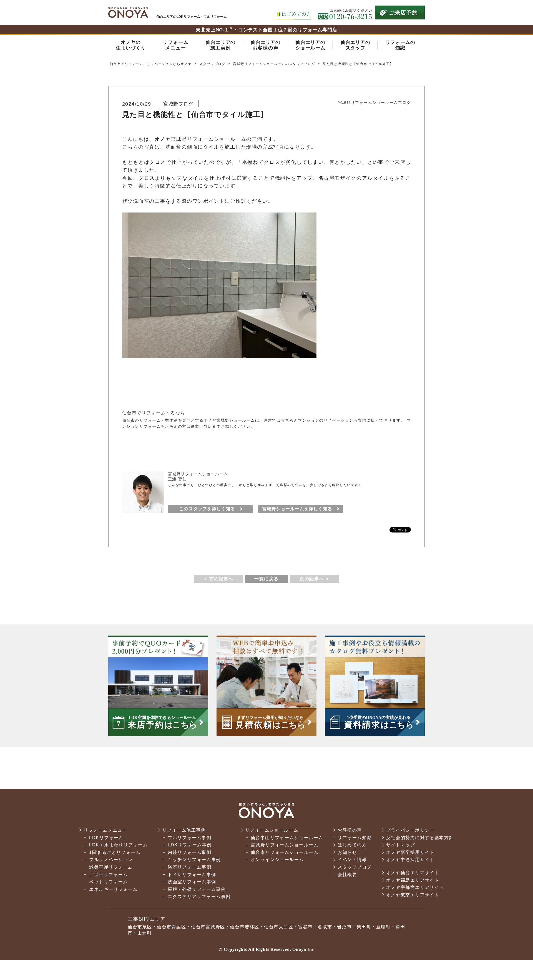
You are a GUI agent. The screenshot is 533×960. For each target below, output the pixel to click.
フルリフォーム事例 (189, 837)
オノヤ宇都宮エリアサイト (415, 887)
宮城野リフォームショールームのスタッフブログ (274, 64)
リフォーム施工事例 (184, 830)
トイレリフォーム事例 (192, 874)
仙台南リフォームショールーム (284, 852)
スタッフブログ (212, 64)
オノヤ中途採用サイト (410, 859)
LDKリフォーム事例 (190, 844)
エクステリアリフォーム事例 (199, 896)
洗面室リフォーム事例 (192, 881)
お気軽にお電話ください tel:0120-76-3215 (345, 12)
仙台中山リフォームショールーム (287, 837)
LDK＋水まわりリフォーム (118, 844)
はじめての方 (352, 844)
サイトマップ (400, 844)
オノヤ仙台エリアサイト (412, 872)
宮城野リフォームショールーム (284, 844)
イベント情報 (352, 859)
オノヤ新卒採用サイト (410, 852)
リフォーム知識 (354, 837)
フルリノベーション (111, 859)
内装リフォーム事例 (189, 852)
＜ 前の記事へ (218, 578)
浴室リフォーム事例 (189, 867)
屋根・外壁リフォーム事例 (197, 889)
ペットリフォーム (108, 881)
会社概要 (347, 874)
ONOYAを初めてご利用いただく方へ (293, 12)
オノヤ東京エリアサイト (412, 894)
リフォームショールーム (271, 830)
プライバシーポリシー (410, 830)
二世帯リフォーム (108, 874)
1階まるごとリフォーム (114, 852)
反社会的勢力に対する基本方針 (420, 837)
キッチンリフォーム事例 (194, 859)
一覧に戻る (266, 578)
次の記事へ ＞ (315, 578)
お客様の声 (350, 830)
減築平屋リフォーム (111, 867)
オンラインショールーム (277, 859)
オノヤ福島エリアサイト (412, 880)
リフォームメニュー (105, 830)
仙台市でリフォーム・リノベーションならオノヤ (151, 64)
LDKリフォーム (106, 837)
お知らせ (347, 852)
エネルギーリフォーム (113, 889)
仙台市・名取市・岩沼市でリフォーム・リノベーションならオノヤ (128, 12)
